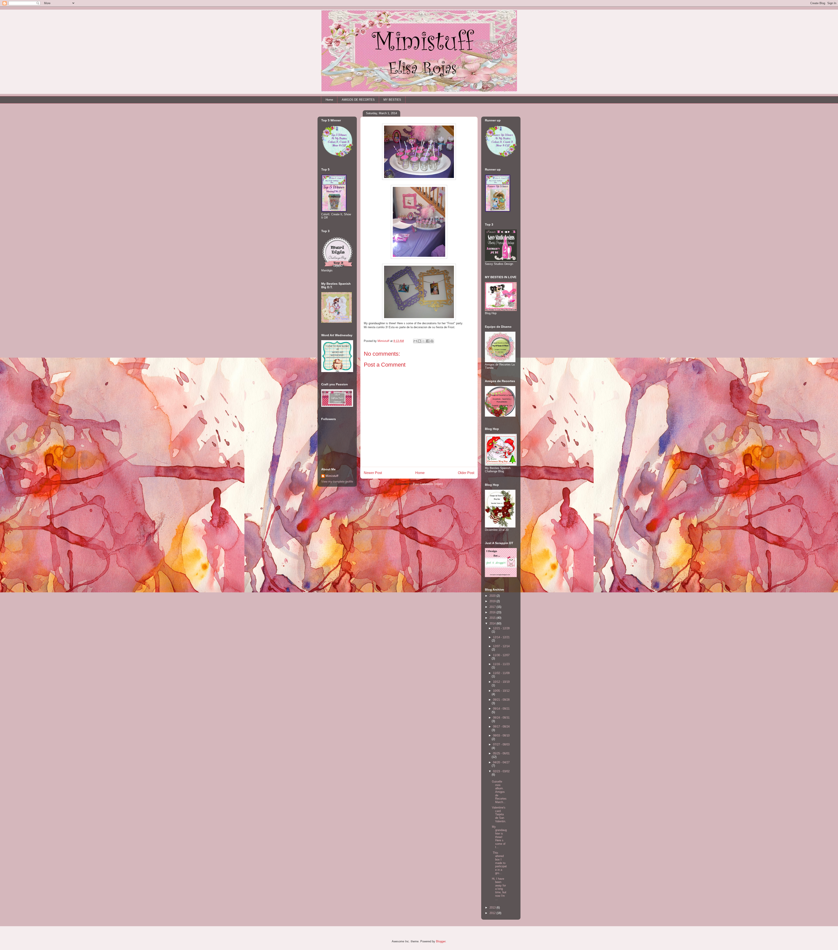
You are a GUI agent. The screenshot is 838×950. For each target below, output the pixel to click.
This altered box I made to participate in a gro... (499, 863)
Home (329, 99)
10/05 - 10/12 (501, 690)
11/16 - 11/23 (501, 664)
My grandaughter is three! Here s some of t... (499, 837)
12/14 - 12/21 (501, 637)
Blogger (440, 941)
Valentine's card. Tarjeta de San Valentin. (499, 814)
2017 (492, 607)
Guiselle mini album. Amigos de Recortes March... (499, 792)
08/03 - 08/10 (501, 735)
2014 (492, 623)
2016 (492, 612)
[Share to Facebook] (428, 341)
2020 (492, 595)
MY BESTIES (392, 99)
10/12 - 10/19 (501, 681)
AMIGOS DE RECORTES (358, 99)
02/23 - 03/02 (501, 771)
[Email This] (415, 341)
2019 (492, 601)
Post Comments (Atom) (428, 484)
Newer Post (373, 473)
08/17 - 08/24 (501, 726)
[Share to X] (423, 341)
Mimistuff (332, 476)
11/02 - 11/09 (501, 673)
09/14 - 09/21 (501, 708)
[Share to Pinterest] (432, 341)
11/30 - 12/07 (501, 655)
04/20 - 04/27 (501, 762)
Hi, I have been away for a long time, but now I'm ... (499, 889)
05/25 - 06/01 (501, 753)
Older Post (466, 473)
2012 (492, 913)
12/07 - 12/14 (501, 646)
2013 (492, 907)
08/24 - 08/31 (501, 717)
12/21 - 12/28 (501, 628)
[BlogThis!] (419, 341)
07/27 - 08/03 (501, 744)
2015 (492, 617)
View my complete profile (337, 481)
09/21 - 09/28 (501, 699)
